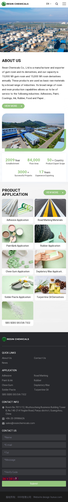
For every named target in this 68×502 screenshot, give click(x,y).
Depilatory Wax (42, 385)
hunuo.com (56, 497)
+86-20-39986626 (15, 418)
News (5, 362)
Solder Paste (9, 389)
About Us (7, 358)
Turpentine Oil (41, 389)
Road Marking (41, 375)
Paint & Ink (7, 380)
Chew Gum (7, 385)
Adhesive (7, 375)
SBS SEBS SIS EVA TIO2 (14, 394)
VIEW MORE (10, 106)
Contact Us (40, 358)
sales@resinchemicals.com (20, 423)
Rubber (37, 380)
